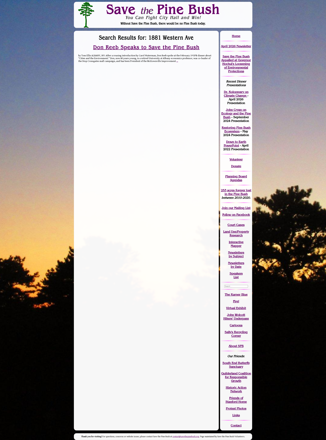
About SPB (236, 346)
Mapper (236, 246)
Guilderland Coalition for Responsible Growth (236, 377)
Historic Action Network (236, 389)
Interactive (236, 242)
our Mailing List (239, 208)
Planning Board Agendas (236, 178)
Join (225, 208)
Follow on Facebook (236, 214)
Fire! (236, 301)
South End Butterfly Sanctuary (236, 364)
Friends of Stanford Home (236, 400)
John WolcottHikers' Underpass (236, 316)
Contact (236, 425)
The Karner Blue (236, 294)
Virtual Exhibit (236, 308)
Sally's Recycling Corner (236, 334)
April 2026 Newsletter (236, 46)
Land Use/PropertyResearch (236, 233)
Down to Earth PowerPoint (235, 143)
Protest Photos (236, 408)
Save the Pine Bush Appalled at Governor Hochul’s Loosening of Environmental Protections (236, 63)
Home (236, 36)
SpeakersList (236, 275)
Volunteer (236, 159)
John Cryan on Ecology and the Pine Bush (236, 113)
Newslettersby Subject (236, 254)
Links (236, 415)
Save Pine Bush (163, 9)
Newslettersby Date (236, 264)
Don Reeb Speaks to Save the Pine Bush (146, 47)
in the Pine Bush (238, 192)
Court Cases (236, 225)
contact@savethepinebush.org (185, 436)
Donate (236, 166)
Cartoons (236, 325)
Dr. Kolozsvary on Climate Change (236, 93)
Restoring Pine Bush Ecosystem (236, 129)
